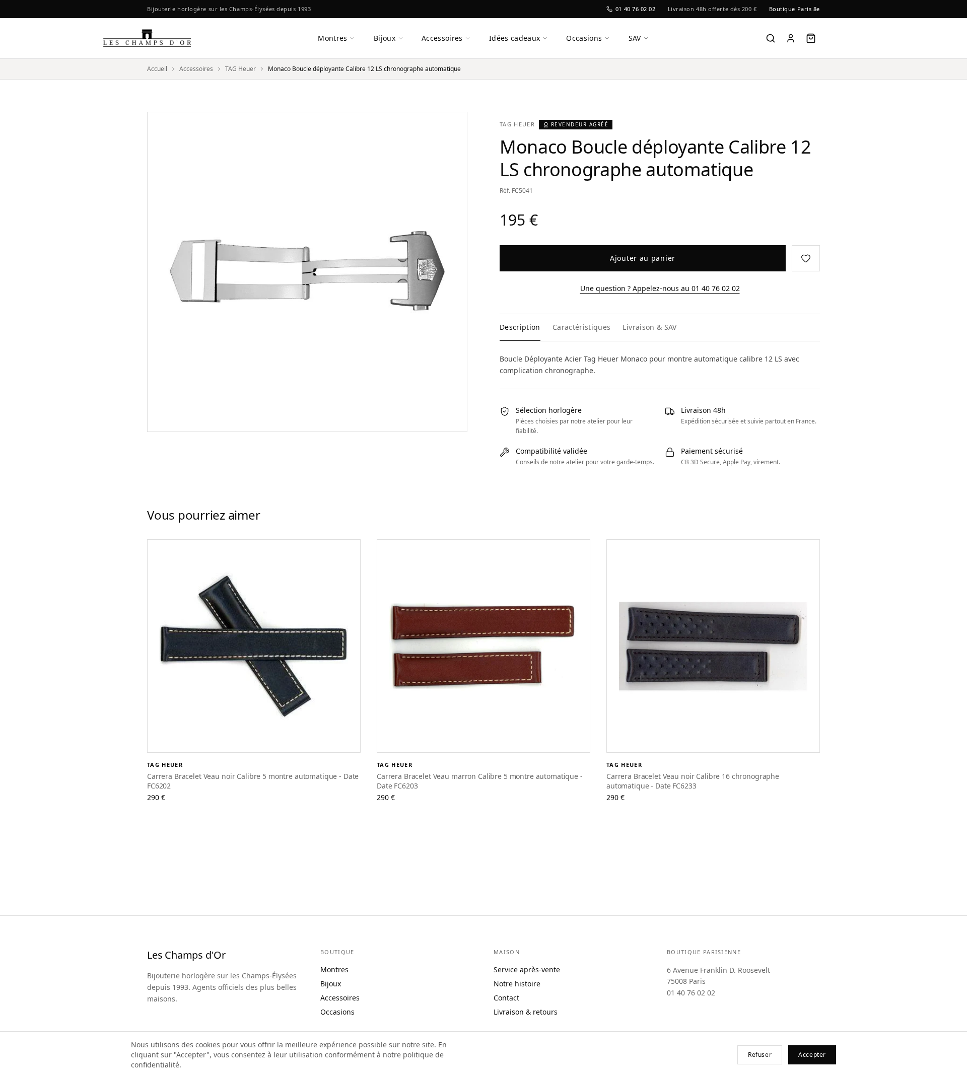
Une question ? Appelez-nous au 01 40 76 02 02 (660, 288)
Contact (506, 997)
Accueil (157, 69)
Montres (332, 38)
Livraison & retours (526, 1012)
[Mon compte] (791, 38)
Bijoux (384, 38)
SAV (635, 38)
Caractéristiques (581, 327)
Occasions (584, 38)
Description (520, 327)
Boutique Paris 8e (794, 9)
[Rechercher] (771, 38)
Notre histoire (517, 983)
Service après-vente (527, 969)
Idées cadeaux (514, 38)
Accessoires (442, 38)
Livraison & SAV (649, 327)
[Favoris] (806, 258)
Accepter (812, 1054)
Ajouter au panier (642, 258)
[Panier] (811, 38)
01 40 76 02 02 (635, 9)
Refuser (760, 1054)
